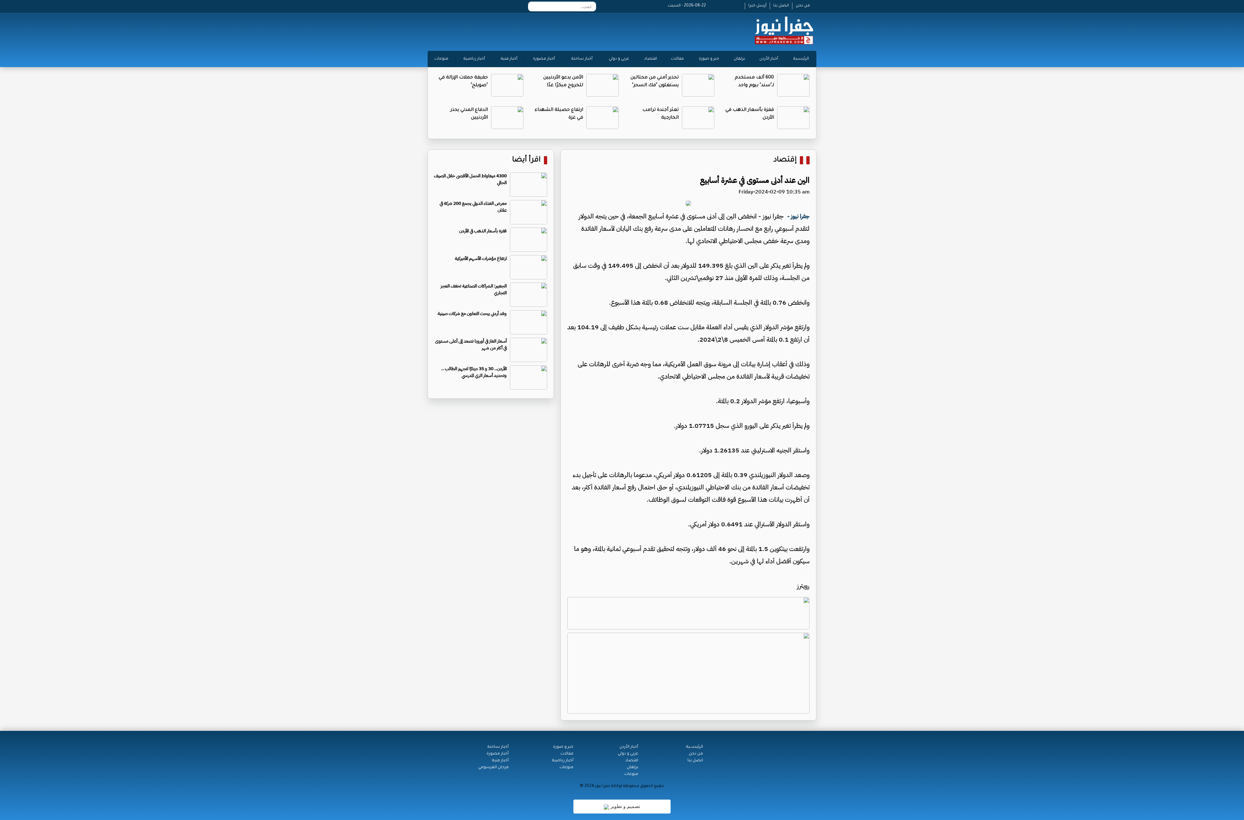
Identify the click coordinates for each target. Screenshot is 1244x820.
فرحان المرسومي (493, 767)
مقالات (677, 59)
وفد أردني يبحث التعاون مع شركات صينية (472, 313)
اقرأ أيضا (526, 160)
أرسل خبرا (757, 6)
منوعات (441, 59)
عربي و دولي (619, 59)
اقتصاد (650, 59)
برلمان (739, 59)
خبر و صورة (709, 59)
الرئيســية (694, 747)
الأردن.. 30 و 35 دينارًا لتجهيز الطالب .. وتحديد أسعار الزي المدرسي (474, 372)
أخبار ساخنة (582, 59)
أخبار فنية (509, 59)
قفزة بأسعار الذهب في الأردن (483, 231)
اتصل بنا (781, 6)
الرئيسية (801, 59)
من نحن (803, 6)
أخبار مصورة (544, 59)
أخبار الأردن (768, 59)
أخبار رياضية (474, 59)
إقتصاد (785, 160)
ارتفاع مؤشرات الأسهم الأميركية (481, 258)
